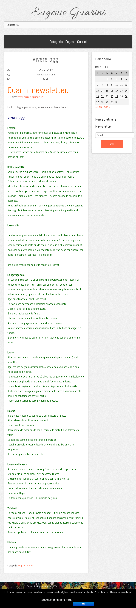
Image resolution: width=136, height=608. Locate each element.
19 (126, 90)
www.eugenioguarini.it (30, 97)
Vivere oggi (46, 59)
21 (102, 96)
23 (112, 96)
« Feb (98, 107)
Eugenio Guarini (68, 13)
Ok (83, 604)
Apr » (107, 107)
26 (126, 96)
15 (107, 90)
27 (97, 102)
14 (102, 90)
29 (107, 102)
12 (126, 84)
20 (97, 96)
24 (116, 96)
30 (112, 102)
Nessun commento (46, 74)
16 (112, 90)
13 (97, 90)
